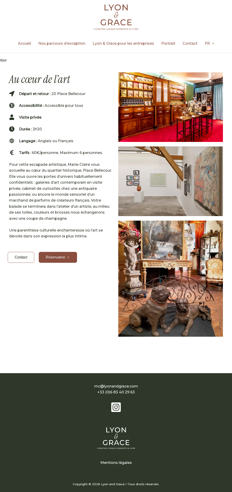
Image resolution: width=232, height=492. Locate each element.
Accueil (24, 43)
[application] (212, 43)
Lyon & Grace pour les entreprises (123, 43)
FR (207, 43)
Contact (190, 43)
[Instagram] (116, 407)
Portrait (168, 43)
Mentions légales (116, 462)
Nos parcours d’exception (61, 43)
